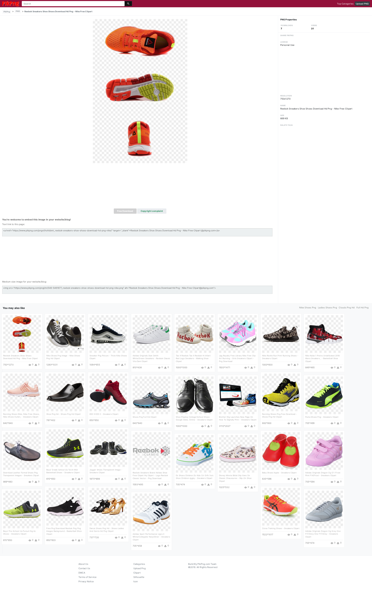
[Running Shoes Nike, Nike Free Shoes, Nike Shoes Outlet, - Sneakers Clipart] (22, 392)
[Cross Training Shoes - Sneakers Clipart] (281, 506)
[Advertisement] (140, 186)
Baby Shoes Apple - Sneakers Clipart (279, 472)
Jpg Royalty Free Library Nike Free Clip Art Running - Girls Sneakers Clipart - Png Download (237, 358)
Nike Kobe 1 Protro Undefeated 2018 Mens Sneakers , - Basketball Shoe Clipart (322, 358)
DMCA (81, 572)
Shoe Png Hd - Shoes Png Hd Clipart (63, 414)
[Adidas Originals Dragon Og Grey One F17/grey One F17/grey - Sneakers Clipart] (324, 509)
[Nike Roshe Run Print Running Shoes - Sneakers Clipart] (281, 333)
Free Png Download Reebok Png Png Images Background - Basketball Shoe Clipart (64, 531)
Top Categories (345, 3)
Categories (139, 564)
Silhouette (138, 577)
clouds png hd (347, 307)
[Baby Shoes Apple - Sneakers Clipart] (281, 450)
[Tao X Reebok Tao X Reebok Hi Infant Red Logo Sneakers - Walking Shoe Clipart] (194, 333)
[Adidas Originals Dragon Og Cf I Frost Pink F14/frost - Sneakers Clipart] (324, 450)
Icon (135, 581)
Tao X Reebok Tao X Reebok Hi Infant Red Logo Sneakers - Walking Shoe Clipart (193, 358)
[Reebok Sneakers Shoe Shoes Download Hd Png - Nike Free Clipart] (140, 91)
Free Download (125, 211)
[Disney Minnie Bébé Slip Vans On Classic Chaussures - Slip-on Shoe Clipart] (238, 453)
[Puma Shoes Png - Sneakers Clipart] (324, 395)
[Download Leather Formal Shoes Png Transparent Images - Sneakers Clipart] (22, 450)
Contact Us (84, 568)
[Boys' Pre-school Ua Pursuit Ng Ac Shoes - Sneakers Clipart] (22, 509)
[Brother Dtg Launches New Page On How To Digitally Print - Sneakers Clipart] (238, 395)
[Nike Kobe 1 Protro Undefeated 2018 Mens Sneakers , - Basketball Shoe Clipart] (324, 333)
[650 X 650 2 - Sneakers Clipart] (108, 392)
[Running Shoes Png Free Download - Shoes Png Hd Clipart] (281, 392)
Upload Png (139, 568)
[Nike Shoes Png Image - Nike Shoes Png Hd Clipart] (65, 333)
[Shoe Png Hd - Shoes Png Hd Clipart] (65, 392)
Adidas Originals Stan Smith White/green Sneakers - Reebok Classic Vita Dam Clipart (151, 358)
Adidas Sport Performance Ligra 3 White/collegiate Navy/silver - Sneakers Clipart (151, 537)
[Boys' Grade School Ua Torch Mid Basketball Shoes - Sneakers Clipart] (65, 447)
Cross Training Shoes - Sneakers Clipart (280, 528)
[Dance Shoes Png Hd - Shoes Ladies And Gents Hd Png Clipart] (108, 506)
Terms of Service (87, 577)
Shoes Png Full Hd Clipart (145, 417)
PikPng (6, 11)
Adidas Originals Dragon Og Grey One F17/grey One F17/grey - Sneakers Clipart (323, 534)
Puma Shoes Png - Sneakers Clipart (321, 417)
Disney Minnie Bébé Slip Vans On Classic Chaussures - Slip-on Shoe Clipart (235, 478)
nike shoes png (307, 307)
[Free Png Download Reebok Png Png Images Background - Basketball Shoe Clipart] (65, 506)
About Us (83, 564)
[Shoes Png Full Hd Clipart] (151, 395)
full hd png (362, 307)
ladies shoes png (327, 307)
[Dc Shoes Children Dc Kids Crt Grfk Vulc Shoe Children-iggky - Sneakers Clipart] (194, 453)
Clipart (137, 572)
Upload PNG (362, 3)
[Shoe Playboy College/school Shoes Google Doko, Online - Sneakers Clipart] (194, 395)
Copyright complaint (152, 211)
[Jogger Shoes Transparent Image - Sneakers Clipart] (108, 447)
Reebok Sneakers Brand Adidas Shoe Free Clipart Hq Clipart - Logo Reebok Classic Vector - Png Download (150, 475)
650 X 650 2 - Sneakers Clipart (104, 414)
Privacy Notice (86, 581)
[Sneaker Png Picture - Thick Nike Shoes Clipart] (108, 333)
